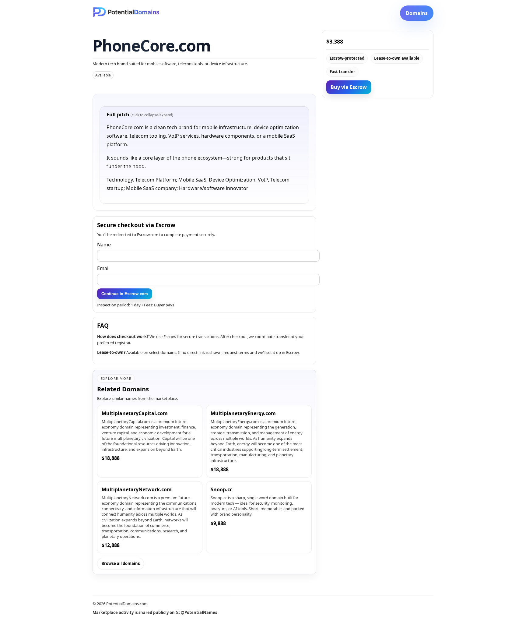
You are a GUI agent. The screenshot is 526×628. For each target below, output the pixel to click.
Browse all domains (120, 563)
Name (104, 244)
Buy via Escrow (349, 87)
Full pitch (140, 114)
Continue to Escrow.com (124, 293)
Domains (417, 13)
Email (103, 268)
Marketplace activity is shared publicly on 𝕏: (155, 612)
